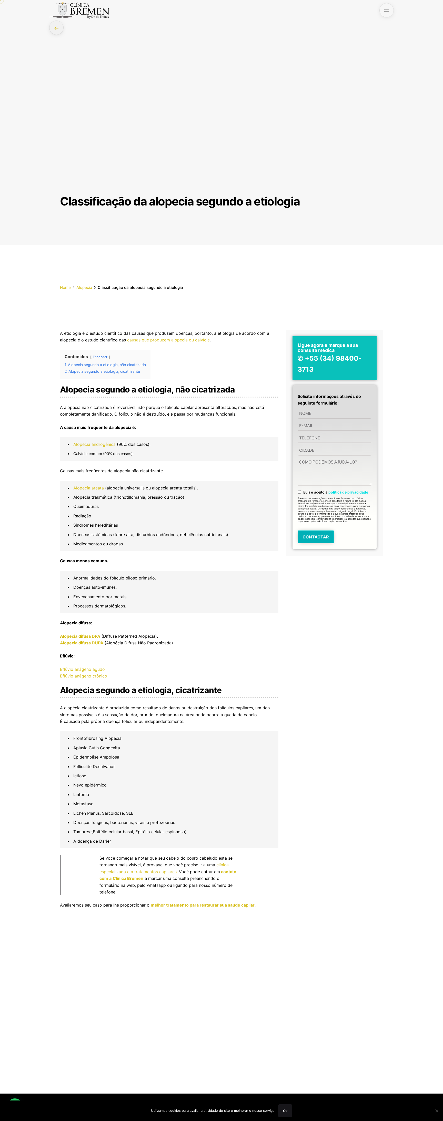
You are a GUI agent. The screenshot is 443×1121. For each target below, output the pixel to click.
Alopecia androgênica (94, 444)
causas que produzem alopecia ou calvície (168, 339)
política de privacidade (348, 492)
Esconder (100, 357)
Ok (285, 1111)
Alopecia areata (88, 487)
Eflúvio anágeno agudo (82, 669)
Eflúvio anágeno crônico (83, 675)
